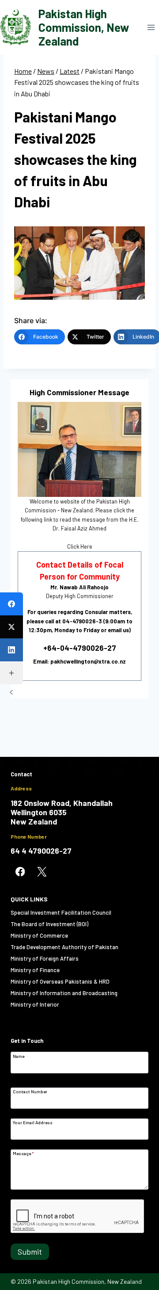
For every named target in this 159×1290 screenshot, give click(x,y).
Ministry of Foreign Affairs (45, 958)
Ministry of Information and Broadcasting (64, 992)
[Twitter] (11, 626)
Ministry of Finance (35, 969)
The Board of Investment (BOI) (49, 923)
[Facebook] (11, 603)
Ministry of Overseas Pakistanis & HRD (60, 981)
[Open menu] (151, 27)
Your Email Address (33, 1122)
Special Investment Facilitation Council (61, 912)
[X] (41, 872)
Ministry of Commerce (39, 935)
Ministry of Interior (35, 1004)
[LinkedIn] (11, 649)
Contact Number (30, 1091)
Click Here (79, 546)
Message (23, 1153)
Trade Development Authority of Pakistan (64, 946)
